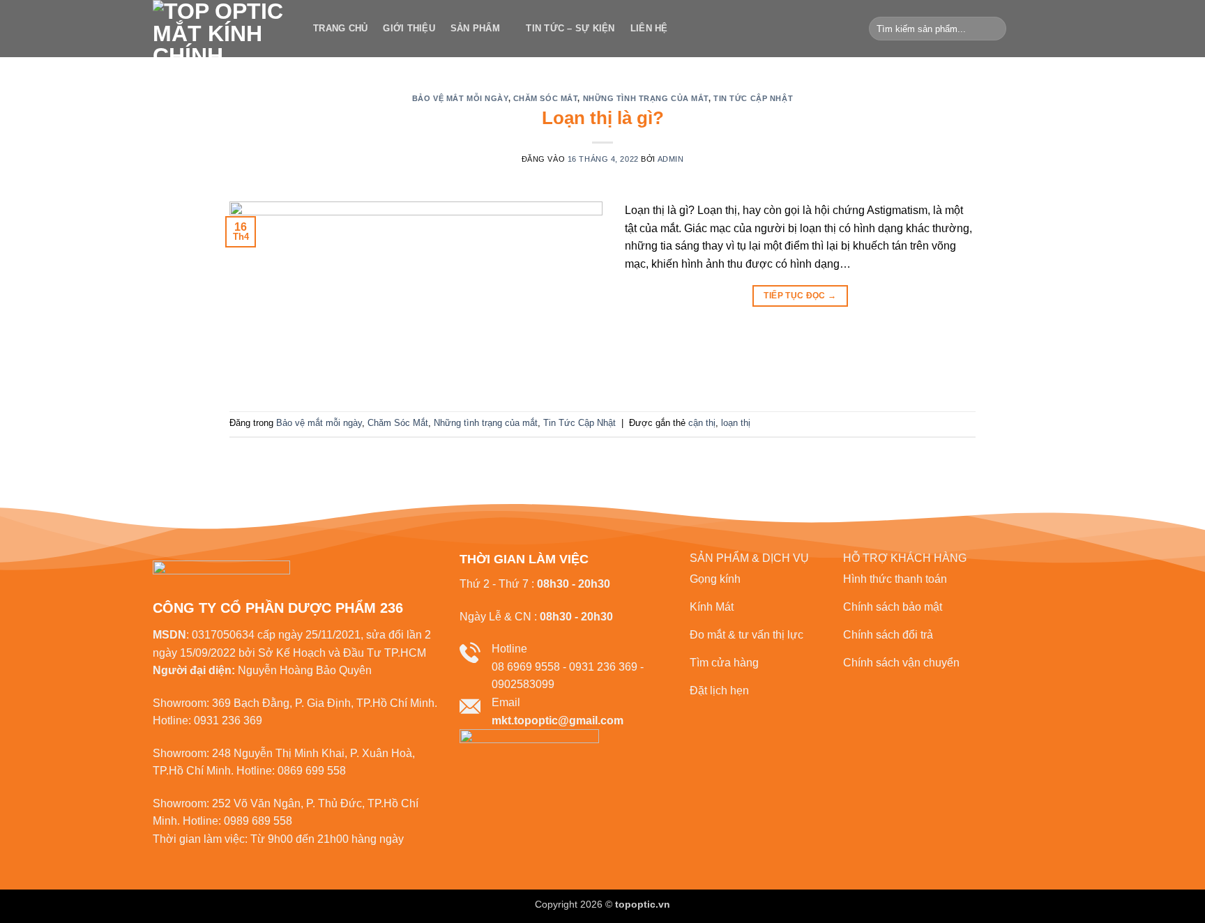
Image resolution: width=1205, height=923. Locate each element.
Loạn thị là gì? (603, 118)
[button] (1030, 28)
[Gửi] (993, 28)
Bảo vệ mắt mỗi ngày (460, 98)
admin (671, 159)
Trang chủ (340, 28)
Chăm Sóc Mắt (545, 98)
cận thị (701, 423)
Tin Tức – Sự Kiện (570, 28)
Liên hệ (649, 28)
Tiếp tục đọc (800, 295)
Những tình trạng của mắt (645, 98)
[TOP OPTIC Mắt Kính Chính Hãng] (222, 28)
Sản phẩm (475, 28)
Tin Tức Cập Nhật (753, 98)
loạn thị (735, 423)
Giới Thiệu (409, 28)
